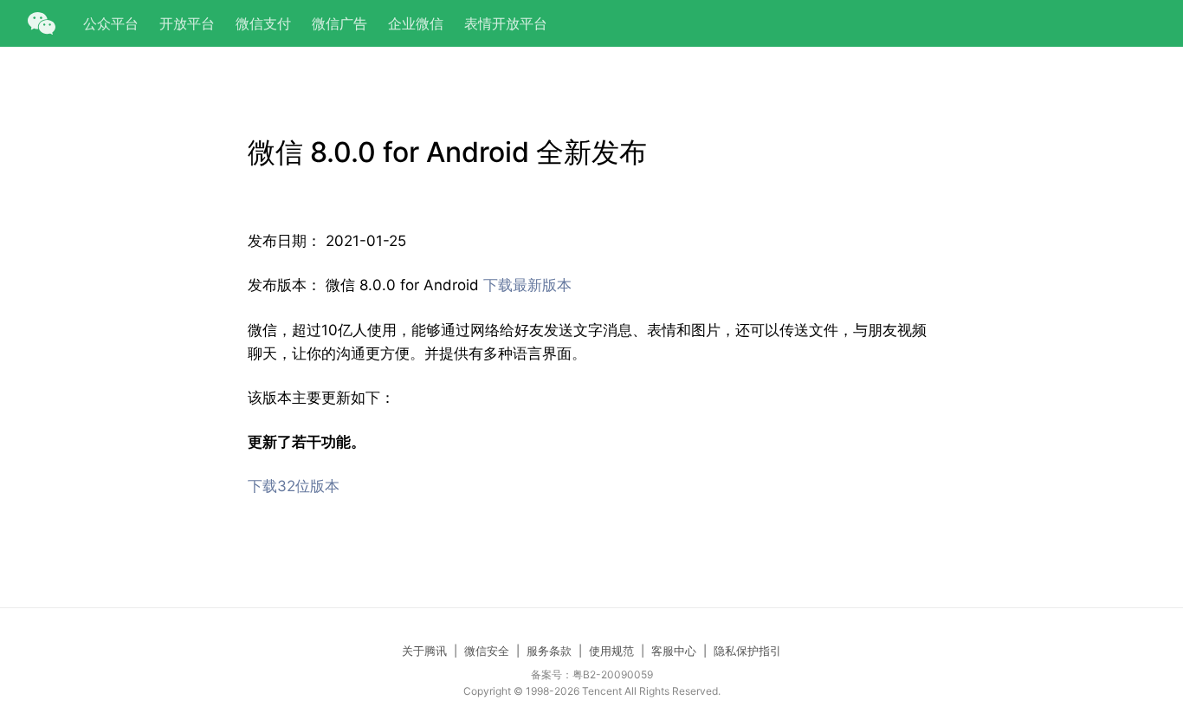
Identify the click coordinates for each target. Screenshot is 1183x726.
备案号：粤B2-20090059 (592, 674)
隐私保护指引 (747, 651)
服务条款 (549, 651)
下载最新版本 (527, 285)
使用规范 (611, 651)
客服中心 (673, 651)
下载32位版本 (293, 486)
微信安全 (486, 651)
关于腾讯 (424, 651)
